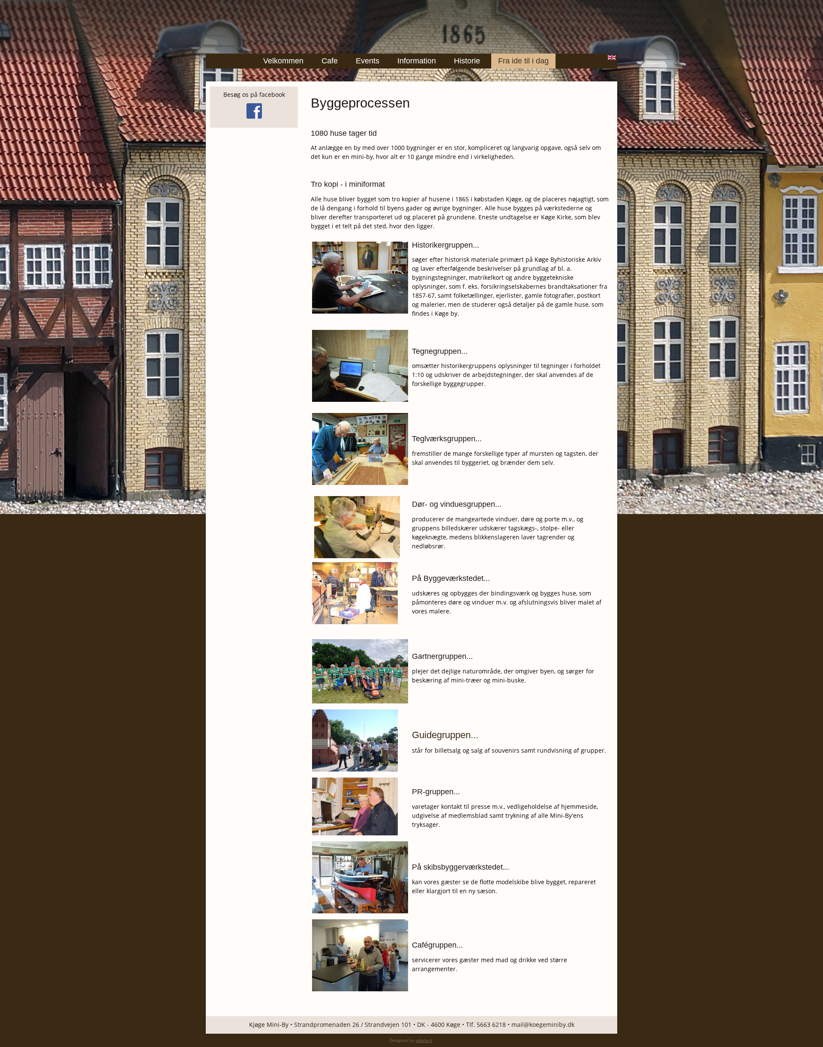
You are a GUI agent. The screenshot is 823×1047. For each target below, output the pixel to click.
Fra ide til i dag (523, 61)
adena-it (424, 1040)
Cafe (329, 61)
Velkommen (283, 61)
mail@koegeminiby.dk (542, 1024)
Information (416, 61)
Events (367, 61)
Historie (467, 61)
